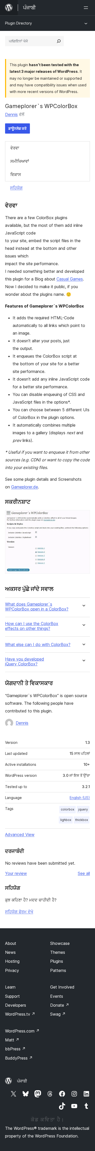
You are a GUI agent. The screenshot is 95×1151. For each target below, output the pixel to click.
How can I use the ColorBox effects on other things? (31, 626)
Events (56, 996)
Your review (16, 873)
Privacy (12, 970)
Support (12, 996)
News (10, 952)
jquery (83, 809)
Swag (58, 1014)
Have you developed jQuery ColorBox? (24, 661)
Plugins (56, 961)
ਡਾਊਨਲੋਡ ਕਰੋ (17, 128)
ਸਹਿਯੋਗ (16, 187)
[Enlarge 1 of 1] (83, 517)
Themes (57, 952)
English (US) (80, 797)
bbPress (15, 1048)
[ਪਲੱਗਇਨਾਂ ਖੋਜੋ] (59, 41)
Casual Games (69, 278)
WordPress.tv (20, 1014)
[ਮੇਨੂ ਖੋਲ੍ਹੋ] (87, 7)
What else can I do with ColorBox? (37, 644)
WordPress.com (22, 1030)
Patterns (58, 970)
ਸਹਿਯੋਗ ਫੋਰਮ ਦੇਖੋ (19, 911)
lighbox (65, 820)
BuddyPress (19, 1058)
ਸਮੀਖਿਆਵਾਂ (19, 161)
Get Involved (62, 987)
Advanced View (19, 834)
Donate (59, 1005)
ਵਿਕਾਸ (15, 174)
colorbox (67, 809)
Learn (10, 987)
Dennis (11, 114)
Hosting (12, 961)
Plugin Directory (18, 23)
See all (84, 873)
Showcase (60, 943)
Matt (12, 1039)
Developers (15, 1005)
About (10, 943)
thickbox (81, 820)
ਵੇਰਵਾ (14, 147)
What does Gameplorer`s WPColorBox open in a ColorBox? (36, 607)
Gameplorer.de (24, 486)
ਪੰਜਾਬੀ (22, 1081)
